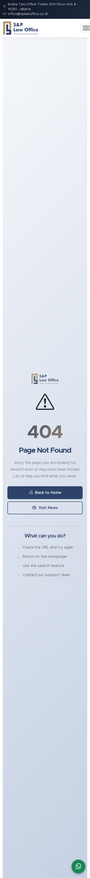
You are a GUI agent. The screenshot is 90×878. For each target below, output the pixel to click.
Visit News (48, 508)
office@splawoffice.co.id (28, 14)
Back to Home (48, 493)
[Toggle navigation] (83, 28)
